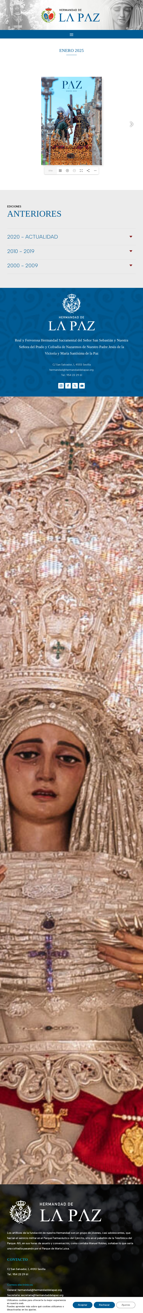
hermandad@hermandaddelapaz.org (71, 369)
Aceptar (82, 1304)
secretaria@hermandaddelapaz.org (42, 1295)
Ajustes (126, 1304)
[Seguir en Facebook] (68, 386)
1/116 (50, 170)
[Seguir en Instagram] (61, 386)
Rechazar (104, 1304)
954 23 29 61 (74, 375)
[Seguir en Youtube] (82, 386)
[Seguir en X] (75, 386)
